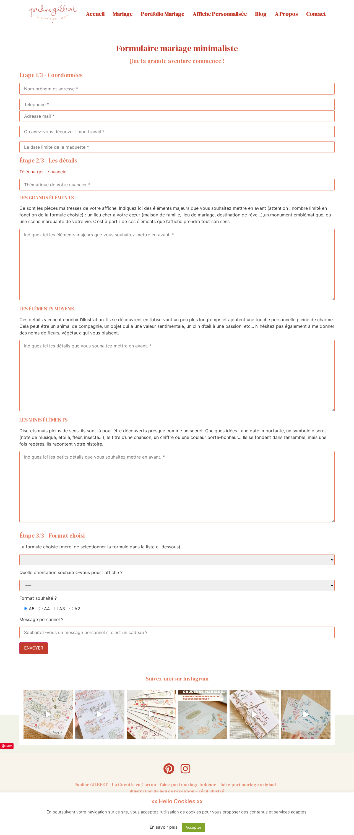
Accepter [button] (193, 827)
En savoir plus (164, 827)
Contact (316, 14)
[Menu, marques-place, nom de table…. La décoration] (254, 714)
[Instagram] (185, 768)
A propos (286, 14)
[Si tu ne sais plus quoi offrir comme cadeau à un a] (48, 714)
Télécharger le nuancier (43, 171)
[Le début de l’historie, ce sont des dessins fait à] (305, 714)
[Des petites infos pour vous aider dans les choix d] (202, 714)
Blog (261, 14)
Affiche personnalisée (220, 14)
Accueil (95, 14)
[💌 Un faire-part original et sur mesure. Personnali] (99, 714)
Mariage (123, 14)
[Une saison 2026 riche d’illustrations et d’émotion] (151, 714)
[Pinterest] (168, 768)
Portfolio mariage (162, 14)
